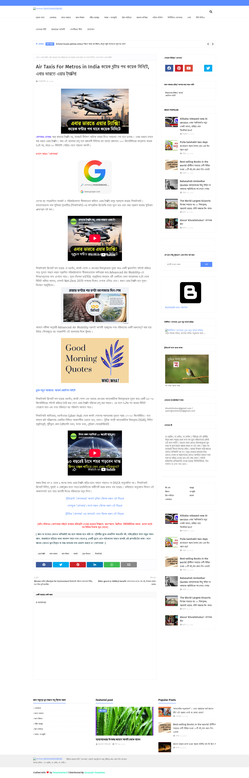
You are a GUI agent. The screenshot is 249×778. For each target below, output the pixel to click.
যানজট (76, 554)
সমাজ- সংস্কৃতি (39, 734)
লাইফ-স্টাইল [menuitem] (158, 17)
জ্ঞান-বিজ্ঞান (65, 554)
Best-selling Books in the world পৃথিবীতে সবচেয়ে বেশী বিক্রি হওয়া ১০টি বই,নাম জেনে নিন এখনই (195, 165)
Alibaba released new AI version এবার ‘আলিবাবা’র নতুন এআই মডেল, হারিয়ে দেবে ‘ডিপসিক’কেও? (193, 124)
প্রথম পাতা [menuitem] (40, 17)
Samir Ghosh (104, 744)
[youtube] (189, 68)
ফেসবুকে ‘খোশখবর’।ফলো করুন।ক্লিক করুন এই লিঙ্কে (94, 506)
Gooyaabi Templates (94, 772)
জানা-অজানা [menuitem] (66, 17)
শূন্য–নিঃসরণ (86, 554)
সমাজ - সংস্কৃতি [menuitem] (110, 17)
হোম (37, 57)
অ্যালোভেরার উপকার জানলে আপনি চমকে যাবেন (118, 739)
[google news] (198, 68)
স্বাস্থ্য (192, 487)
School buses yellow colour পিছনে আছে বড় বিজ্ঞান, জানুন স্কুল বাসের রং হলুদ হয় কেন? (91, 44)
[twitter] (208, 68)
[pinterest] (179, 68)
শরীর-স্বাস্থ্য (38, 724)
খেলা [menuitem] (189, 17)
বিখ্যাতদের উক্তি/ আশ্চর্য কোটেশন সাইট (174, 94)
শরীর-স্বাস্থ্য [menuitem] (94, 17)
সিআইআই (98, 554)
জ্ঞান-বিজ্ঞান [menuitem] (80, 17)
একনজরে (168, 499)
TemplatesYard (60, 772)
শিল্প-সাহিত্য (169, 495)
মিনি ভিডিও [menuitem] (200, 17)
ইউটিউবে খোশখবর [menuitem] (175, 17)
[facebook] (169, 68)
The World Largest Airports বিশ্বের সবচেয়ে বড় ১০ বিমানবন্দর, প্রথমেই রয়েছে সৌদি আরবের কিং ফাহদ (196, 204)
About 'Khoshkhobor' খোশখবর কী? (196, 222)
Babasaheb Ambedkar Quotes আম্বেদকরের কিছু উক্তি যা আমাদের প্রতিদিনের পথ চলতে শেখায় (195, 185)
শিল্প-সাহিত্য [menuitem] (126, 17)
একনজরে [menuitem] (52, 17)
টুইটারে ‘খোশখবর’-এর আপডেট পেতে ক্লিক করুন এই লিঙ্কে (95, 514)
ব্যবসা (192, 495)
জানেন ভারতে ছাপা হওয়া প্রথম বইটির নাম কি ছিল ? (194, 744)
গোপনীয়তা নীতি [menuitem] (76, 29)
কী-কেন (167, 487)
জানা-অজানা (53, 554)
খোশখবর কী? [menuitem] (41, 29)
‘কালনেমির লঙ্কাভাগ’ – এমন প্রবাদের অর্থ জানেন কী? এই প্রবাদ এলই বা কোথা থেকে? (193, 710)
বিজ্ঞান (167, 491)
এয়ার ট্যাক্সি (44, 57)
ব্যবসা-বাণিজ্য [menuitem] (142, 17)
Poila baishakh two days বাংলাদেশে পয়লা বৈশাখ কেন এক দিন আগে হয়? (194, 146)
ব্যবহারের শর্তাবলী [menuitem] (58, 29)
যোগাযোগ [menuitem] (90, 29)
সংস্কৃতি (192, 491)
